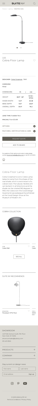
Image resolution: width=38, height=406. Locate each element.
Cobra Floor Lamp (18, 9)
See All (19, 257)
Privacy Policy (26, 399)
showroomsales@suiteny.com (15, 155)
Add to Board (19, 145)
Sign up (31, 374)
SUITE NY (23, 397)
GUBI (4, 57)
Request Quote (19, 139)
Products (4, 9)
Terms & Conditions (14, 399)
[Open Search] (34, 3)
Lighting (10, 9)
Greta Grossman (16, 79)
